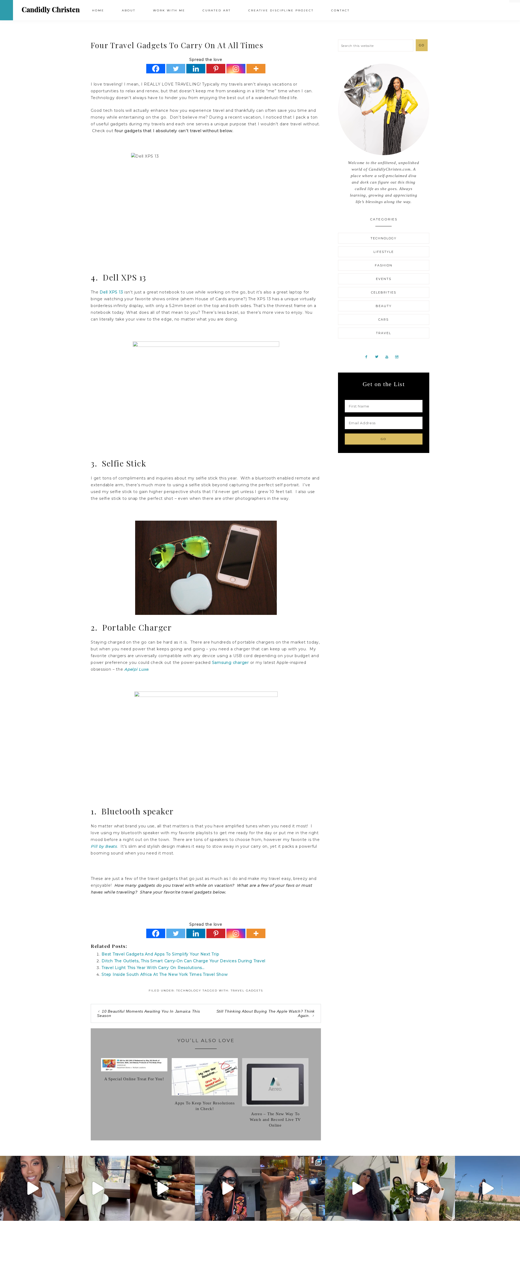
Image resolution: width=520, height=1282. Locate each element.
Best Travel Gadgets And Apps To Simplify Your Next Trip (160, 954)
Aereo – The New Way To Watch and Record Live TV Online (275, 1119)
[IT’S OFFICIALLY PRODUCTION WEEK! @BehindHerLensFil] (422, 1188)
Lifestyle (383, 252)
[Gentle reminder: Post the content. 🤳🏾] (162, 1188)
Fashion (383, 265)
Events (383, 279)
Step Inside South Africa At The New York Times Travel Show (165, 974)
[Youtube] (389, 356)
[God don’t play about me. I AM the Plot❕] (97, 1188)
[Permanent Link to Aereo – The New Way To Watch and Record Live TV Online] (275, 1104)
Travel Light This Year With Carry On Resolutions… (153, 967)
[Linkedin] (195, 68)
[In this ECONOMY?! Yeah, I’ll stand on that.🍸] (357, 1188)
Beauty (384, 306)
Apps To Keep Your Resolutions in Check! (205, 1106)
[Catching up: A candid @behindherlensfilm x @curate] (227, 1188)
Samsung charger (230, 662)
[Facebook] (155, 68)
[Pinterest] (215, 68)
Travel (383, 333)
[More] (255, 68)
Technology (188, 990)
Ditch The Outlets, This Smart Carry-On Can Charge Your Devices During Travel (183, 960)
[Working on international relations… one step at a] (487, 1188)
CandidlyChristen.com (50, 10)
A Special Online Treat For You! (134, 1079)
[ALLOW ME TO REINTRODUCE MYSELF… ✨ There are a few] (32, 1188)
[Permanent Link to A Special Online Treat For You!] (134, 1070)
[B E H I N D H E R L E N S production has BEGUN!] (292, 1188)
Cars (383, 319)
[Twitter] (175, 68)
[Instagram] (235, 68)
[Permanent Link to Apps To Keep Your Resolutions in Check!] (205, 1094)
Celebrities (383, 292)
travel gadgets (247, 990)
